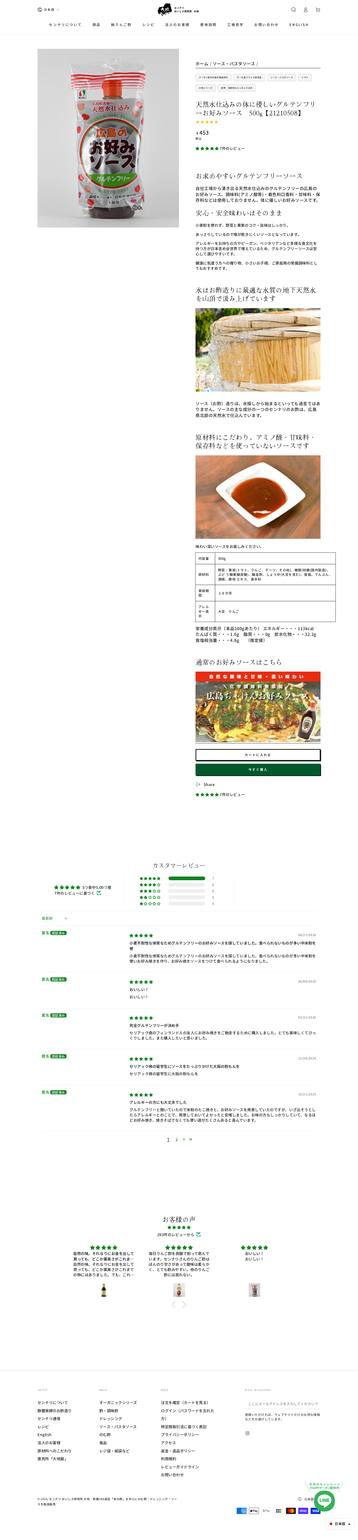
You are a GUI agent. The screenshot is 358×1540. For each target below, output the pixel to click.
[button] (293, 9)
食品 (103, 1442)
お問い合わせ (172, 1474)
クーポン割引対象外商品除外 (213, 77)
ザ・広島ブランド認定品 (249, 77)
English (44, 1434)
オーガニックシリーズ (118, 1402)
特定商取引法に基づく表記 (184, 1426)
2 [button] (177, 1139)
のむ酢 (105, 1434)
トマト (305, 77)
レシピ (43, 1426)
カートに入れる (258, 754)
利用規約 (168, 1458)
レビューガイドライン (180, 1466)
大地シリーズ (205, 87)
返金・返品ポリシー (178, 1450)
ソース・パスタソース (234, 63)
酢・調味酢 (108, 1410)
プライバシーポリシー (180, 1434)
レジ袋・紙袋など (114, 1450)
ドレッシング (110, 1418)
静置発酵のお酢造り (54, 1410)
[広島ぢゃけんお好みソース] (258, 741)
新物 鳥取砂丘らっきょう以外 (237, 87)
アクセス (168, 1442)
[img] (141, 935)
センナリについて (52, 1402)
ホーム (202, 63)
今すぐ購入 (258, 769)
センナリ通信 (48, 1418)
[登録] (318, 1403)
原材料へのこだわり (54, 1450)
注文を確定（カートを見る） (185, 1402)
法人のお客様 (48, 1442)
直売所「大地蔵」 (52, 1458)
